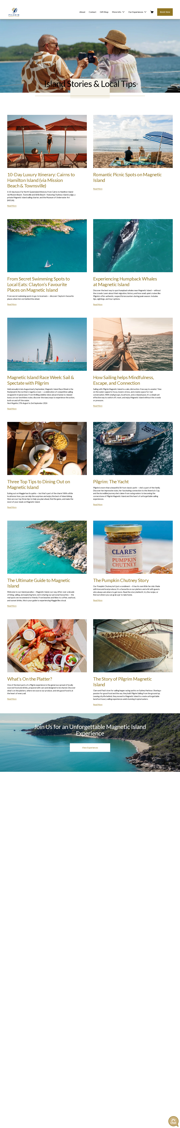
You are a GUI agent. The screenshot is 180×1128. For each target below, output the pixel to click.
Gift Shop (104, 12)
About (82, 12)
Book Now (165, 12)
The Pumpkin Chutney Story (121, 580)
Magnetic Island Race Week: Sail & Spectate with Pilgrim (40, 380)
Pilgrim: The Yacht (111, 481)
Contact (92, 12)
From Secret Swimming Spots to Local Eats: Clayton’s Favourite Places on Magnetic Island (38, 284)
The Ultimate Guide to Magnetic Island (38, 583)
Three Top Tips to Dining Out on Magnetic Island (38, 484)
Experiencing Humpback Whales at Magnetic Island (125, 281)
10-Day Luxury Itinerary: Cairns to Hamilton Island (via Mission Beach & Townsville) (41, 180)
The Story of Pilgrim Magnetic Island (122, 681)
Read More (11, 206)
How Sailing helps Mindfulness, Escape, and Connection (123, 380)
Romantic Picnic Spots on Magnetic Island (127, 177)
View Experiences (90, 747)
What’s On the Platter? (29, 679)
